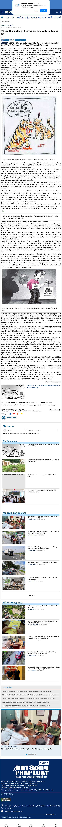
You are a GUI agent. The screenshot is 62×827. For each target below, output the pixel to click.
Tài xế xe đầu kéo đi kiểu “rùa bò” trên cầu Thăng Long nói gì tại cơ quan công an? (43, 637)
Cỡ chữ (31, 826)
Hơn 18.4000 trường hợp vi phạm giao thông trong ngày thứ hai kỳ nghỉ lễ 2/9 (42, 547)
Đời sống (54, 17)
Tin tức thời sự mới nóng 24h (10, 746)
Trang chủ (6, 826)
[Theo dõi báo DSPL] (31, 40)
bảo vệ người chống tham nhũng (45, 405)
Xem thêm (30, 595)
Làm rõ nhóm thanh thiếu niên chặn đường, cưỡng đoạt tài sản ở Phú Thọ (42, 652)
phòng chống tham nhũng (45, 402)
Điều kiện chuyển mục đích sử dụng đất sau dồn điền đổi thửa (43, 606)
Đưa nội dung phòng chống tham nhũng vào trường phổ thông (42, 491)
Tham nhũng (21, 402)
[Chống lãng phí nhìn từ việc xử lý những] (13, 465)
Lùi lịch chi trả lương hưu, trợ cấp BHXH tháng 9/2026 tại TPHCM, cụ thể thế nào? (43, 622)
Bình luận (43, 826)
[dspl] (2, 17)
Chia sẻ (55, 826)
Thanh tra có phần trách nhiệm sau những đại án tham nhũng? (43, 386)
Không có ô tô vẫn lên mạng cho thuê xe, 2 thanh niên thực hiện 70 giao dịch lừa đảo (44, 668)
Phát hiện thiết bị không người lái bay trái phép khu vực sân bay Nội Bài (43, 517)
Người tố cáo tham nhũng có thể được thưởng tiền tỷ (43, 475)
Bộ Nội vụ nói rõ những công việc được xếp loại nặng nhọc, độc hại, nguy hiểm (27, 691)
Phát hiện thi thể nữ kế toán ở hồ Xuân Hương (42, 562)
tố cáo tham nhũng (6, 405)
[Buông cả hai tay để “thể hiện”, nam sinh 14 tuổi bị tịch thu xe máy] (31, 727)
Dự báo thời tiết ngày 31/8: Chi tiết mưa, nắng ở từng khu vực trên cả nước (43, 532)
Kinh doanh (38, 17)
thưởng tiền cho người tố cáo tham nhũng (24, 405)
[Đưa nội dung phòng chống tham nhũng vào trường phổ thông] (13, 496)
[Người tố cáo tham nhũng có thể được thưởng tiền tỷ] (13, 481)
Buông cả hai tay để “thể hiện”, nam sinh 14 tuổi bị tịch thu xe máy (24, 749)
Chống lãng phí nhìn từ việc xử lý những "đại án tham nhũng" (43, 460)
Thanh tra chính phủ (10, 402)
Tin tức (10, 17)
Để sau (36, 10)
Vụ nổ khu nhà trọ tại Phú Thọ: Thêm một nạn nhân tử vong (42, 578)
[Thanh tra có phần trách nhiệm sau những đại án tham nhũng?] (13, 392)
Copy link (19, 826)
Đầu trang (49, 814)
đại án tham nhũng (31, 402)
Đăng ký (44, 10)
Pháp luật (23, 17)
